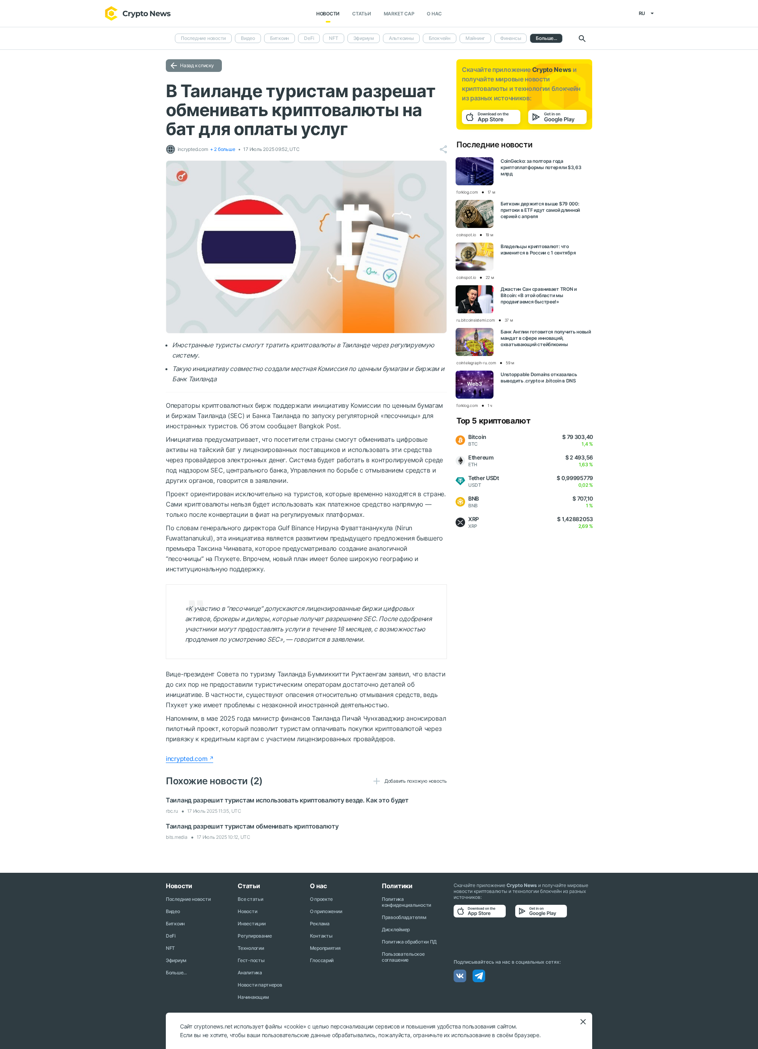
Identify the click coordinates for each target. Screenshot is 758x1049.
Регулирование (255, 936)
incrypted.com (186, 759)
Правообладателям (404, 917)
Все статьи (250, 899)
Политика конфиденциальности (406, 902)
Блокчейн (439, 38)
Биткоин (279, 38)
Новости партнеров (260, 985)
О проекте (321, 899)
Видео (248, 38)
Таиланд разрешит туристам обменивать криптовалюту (252, 826)
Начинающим (253, 997)
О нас (434, 14)
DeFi (309, 38)
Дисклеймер (396, 929)
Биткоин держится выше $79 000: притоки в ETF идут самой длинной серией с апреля (540, 210)
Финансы (510, 38)
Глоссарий (322, 960)
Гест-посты (251, 960)
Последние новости (203, 38)
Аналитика (250, 973)
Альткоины (401, 38)
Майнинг (475, 38)
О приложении (326, 911)
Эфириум (363, 38)
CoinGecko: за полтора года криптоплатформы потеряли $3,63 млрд (541, 167)
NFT (333, 38)
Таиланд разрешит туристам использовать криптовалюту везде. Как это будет (287, 800)
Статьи (361, 14)
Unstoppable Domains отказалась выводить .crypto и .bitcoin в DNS (539, 377)
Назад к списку (197, 65)
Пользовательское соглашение (403, 957)
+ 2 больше (222, 149)
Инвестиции (251, 924)
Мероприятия (325, 948)
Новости (328, 14)
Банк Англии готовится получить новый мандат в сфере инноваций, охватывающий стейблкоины (546, 338)
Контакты (321, 936)
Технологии (251, 948)
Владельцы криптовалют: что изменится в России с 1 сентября (538, 249)
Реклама (320, 924)
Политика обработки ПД (409, 942)
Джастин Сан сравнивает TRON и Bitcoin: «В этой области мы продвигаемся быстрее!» (539, 295)
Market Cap (399, 14)
